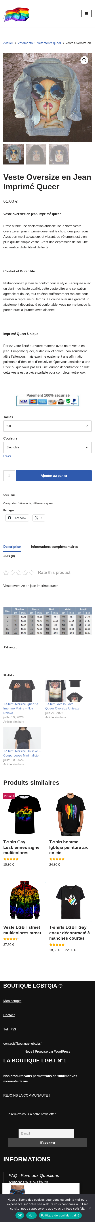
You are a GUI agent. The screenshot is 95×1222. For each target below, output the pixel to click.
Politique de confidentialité (60, 1215)
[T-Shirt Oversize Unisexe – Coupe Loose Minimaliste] (22, 738)
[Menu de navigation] (86, 13)
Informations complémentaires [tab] (54, 547)
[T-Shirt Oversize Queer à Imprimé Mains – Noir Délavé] (22, 691)
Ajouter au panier (54, 475)
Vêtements (25, 43)
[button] (84, 60)
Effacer (7, 456)
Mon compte (12, 1001)
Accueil (8, 43)
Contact (9, 1015)
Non (31, 1215)
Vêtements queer (49, 43)
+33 (13, 1029)
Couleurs (10, 438)
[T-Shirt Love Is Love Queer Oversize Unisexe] (64, 691)
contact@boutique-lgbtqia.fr (23, 1043)
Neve (28, 1051)
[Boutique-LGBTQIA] (16, 13)
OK (20, 1215)
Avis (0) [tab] (9, 556)
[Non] (89, 1208)
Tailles (8, 417)
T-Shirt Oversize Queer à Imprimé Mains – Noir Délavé (20, 708)
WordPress (62, 1051)
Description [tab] (12, 547)
